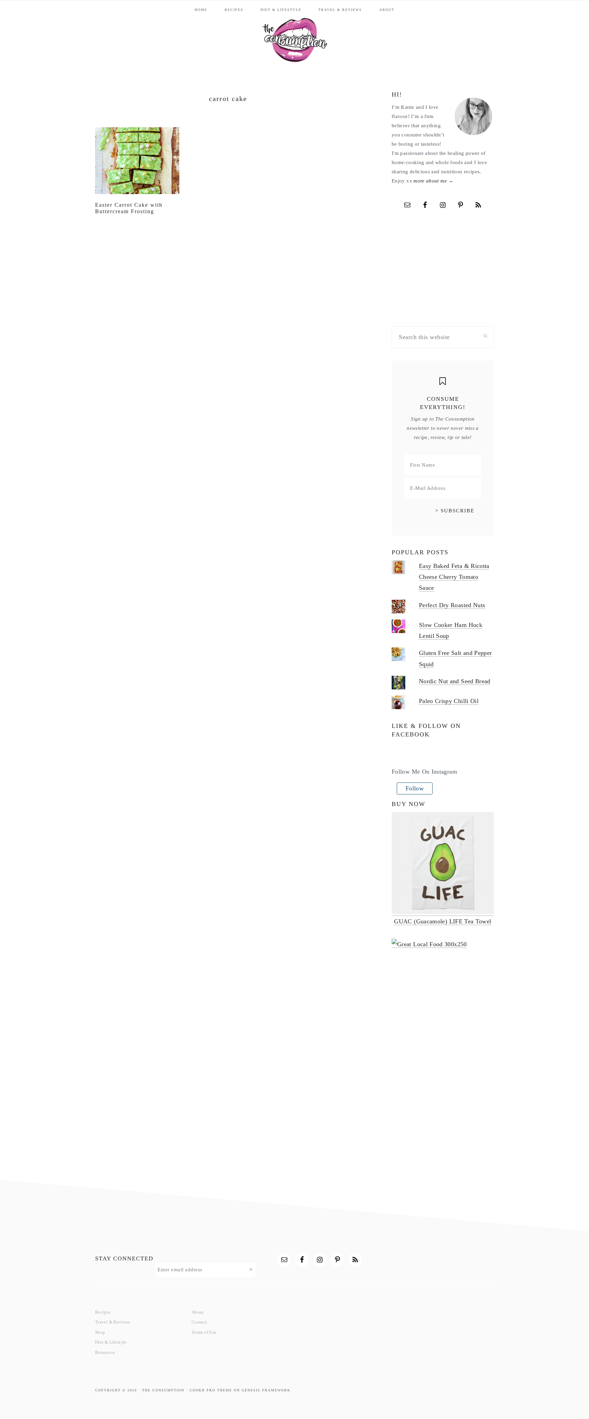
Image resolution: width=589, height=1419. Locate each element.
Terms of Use (204, 1332)
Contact (199, 1322)
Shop (100, 1332)
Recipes (103, 1312)
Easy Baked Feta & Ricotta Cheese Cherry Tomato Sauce (454, 576)
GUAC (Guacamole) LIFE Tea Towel (442, 921)
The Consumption (294, 36)
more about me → (433, 181)
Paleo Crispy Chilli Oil (449, 701)
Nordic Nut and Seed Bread (454, 681)
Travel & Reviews (112, 1322)
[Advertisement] (443, 1065)
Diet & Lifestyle (111, 1342)
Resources (105, 1352)
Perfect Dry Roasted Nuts (452, 605)
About (198, 1312)
